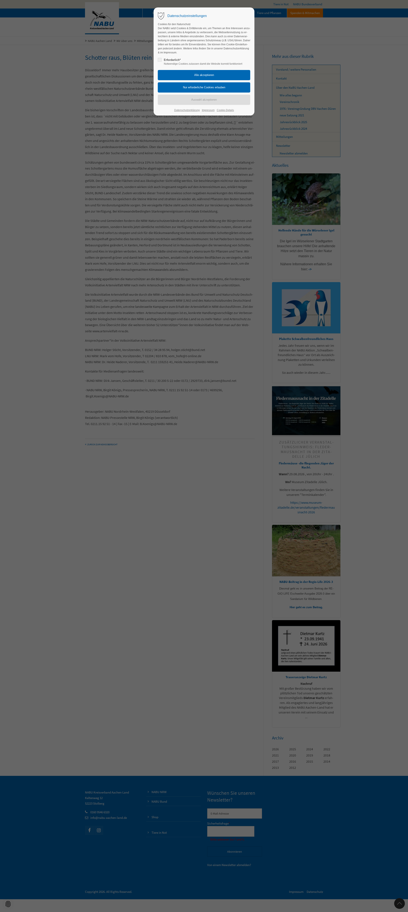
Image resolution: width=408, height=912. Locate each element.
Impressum (208, 110)
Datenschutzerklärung (187, 110)
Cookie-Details (225, 110)
